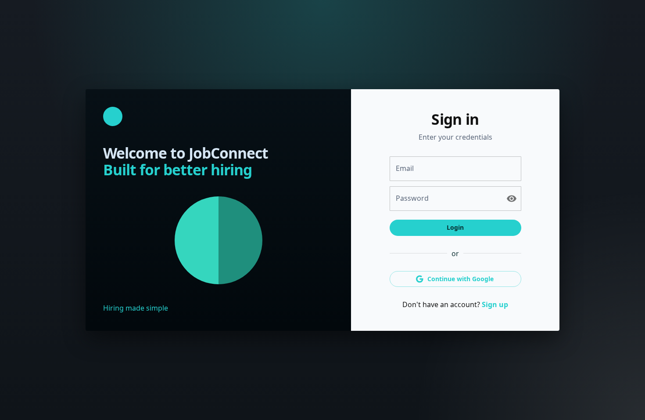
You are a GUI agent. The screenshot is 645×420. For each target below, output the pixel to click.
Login (455, 227)
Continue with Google (460, 279)
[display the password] (511, 198)
